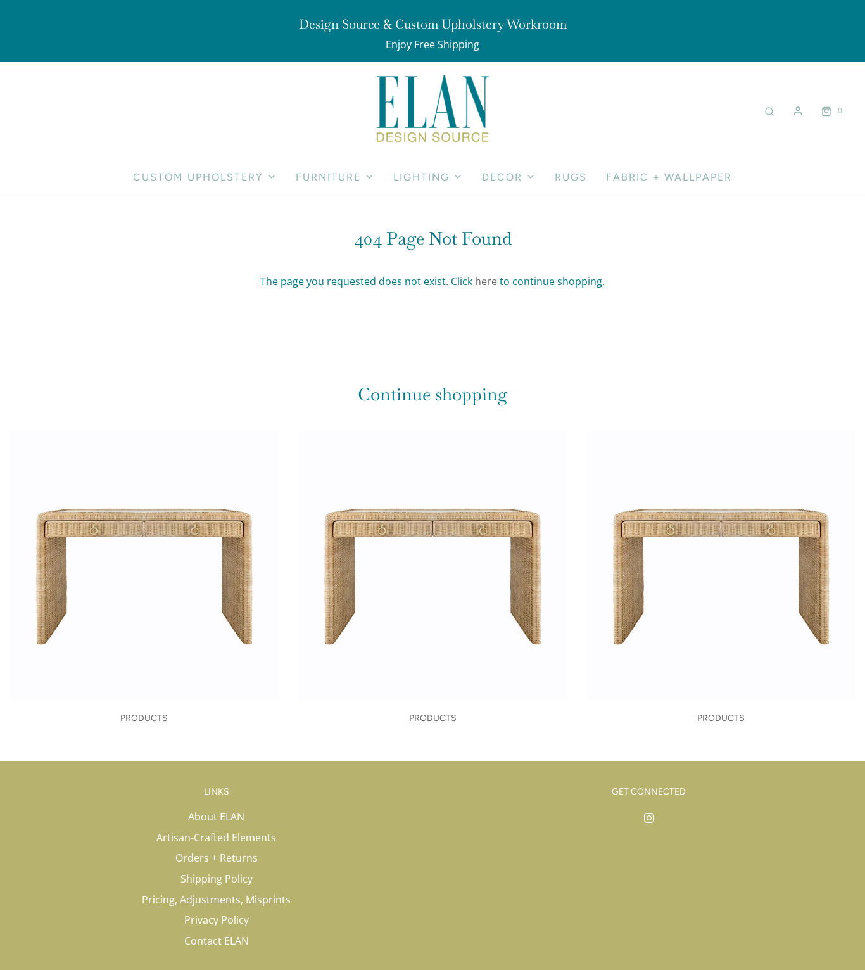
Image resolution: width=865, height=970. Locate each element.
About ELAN (216, 817)
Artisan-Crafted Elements (216, 838)
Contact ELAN (216, 941)
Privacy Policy (216, 920)
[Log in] (797, 111)
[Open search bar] (769, 110)
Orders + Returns (216, 858)
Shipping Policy (216, 879)
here (486, 281)
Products (144, 718)
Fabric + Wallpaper (669, 177)
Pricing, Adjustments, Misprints (216, 900)
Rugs (571, 177)
